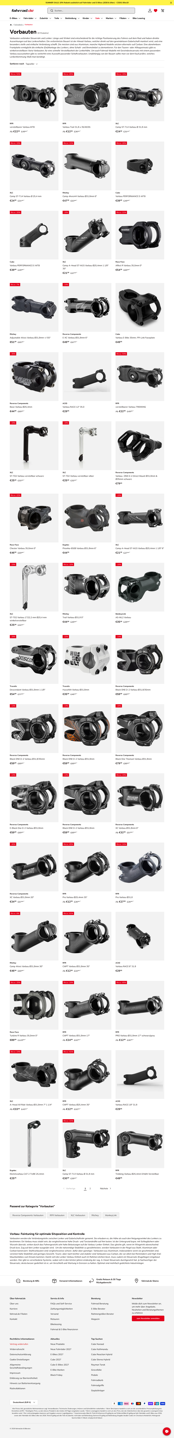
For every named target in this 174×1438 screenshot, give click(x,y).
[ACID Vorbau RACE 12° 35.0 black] (87, 376)
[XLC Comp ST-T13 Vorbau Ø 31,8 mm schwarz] (87, 1143)
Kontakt (13, 1319)
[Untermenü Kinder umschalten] (91, 18)
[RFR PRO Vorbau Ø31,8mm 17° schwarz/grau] (140, 1005)
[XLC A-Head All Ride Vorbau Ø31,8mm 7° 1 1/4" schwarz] (34, 1074)
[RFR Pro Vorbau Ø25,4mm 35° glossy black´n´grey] (87, 867)
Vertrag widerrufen (19, 1344)
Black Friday (56, 1375)
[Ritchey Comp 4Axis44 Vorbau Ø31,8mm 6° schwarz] (87, 166)
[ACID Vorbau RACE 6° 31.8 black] (140, 936)
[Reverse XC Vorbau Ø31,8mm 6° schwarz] (140, 797)
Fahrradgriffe (97, 1385)
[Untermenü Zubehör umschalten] (50, 18)
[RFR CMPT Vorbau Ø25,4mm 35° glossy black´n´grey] (87, 1074)
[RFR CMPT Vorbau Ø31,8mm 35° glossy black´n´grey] (87, 936)
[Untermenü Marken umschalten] (115, 18)
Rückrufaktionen (17, 1388)
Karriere (14, 1308)
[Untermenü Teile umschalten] (61, 18)
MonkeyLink (111, 1215)
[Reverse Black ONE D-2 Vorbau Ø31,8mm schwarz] (87, 797)
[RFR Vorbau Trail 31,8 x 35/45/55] (87, 96)
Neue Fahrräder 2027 (60, 1349)
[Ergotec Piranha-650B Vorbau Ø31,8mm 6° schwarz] (87, 518)
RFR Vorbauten (57, 1215)
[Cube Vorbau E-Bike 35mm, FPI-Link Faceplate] (140, 307)
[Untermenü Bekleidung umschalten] (78, 18)
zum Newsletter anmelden (148, 1318)
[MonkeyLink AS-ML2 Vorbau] (140, 587)
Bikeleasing (56, 1324)
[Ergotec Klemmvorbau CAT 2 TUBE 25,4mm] (34, 1143)
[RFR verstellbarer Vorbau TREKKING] (140, 376)
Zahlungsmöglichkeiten (61, 1308)
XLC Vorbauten (78, 1215)
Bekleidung (71, 18)
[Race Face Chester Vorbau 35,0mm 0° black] (34, 518)
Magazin (95, 1319)
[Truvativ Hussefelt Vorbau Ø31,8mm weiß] (87, 659)
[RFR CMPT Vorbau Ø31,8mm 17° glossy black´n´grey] (87, 1005)
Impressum (15, 1373)
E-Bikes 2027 (56, 1354)
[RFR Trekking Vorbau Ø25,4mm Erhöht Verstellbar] (140, 1143)
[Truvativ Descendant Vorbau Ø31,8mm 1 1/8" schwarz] (34, 659)
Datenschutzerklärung (20, 1354)
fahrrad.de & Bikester (22, 1428)
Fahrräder (28, 18)
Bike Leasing (139, 18)
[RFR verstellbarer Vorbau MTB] (34, 96)
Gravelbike (96, 1370)
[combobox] (91, 11)
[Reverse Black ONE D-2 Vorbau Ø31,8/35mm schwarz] (140, 659)
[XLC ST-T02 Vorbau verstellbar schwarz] (34, 445)
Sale (97, 18)
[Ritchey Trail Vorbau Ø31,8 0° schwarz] (87, 587)
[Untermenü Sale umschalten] (101, 18)
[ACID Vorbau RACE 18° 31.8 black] (140, 1074)
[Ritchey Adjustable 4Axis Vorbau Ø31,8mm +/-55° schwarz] (34, 307)
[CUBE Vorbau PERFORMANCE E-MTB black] (140, 166)
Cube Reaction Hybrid (101, 1354)
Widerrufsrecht (17, 1349)
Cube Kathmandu (99, 1349)
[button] (155, 10)
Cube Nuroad (97, 1344)
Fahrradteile (18, 25)
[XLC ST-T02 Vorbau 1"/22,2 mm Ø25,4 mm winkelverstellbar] (34, 587)
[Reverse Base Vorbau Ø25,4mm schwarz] (34, 376)
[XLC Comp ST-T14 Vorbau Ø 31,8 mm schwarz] (140, 96)
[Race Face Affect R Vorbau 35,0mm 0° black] (140, 235)
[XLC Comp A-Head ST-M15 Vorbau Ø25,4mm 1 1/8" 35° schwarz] (87, 235)
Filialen (123, 18)
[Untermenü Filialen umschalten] (128, 18)
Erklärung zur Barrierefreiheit (23, 1378)
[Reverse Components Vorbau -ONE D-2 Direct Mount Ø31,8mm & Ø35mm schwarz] (140, 445)
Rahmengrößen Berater (102, 1314)
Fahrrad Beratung (99, 1303)
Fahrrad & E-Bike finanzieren (64, 1329)
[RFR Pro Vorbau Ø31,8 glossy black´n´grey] (140, 867)
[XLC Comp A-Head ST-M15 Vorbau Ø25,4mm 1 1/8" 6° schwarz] (140, 518)
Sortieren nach (17, 64)
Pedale (94, 1375)
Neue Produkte (57, 1344)
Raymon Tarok (98, 1364)
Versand (54, 1314)
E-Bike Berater (98, 1308)
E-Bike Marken (57, 1370)
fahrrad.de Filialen (18, 1314)
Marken (109, 18)
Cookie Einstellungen (19, 1359)
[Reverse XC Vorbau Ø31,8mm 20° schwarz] (34, 867)
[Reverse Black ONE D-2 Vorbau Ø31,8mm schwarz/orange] (87, 728)
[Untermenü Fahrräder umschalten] (35, 18)
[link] (69, 1188)
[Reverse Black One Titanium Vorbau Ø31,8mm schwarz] (140, 728)
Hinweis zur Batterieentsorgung (25, 1383)
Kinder (86, 18)
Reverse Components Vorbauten (27, 1215)
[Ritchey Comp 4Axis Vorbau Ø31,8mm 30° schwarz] (34, 936)
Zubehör (44, 18)
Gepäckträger (98, 1390)
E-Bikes (13, 18)
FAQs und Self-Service (61, 1303)
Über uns (14, 1303)
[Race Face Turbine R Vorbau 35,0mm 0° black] (34, 1005)
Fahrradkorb (97, 1380)
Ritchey (95, 1215)
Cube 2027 (55, 1359)
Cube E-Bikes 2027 (59, 1364)
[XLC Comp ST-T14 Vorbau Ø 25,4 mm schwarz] (34, 166)
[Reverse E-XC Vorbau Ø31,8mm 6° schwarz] (87, 307)
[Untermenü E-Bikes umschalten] (19, 18)
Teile (56, 18)
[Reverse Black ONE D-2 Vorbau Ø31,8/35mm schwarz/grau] (34, 728)
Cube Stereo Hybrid (100, 1359)
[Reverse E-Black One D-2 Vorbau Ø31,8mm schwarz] (34, 797)
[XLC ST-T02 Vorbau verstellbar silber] (87, 445)
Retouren (54, 1319)
